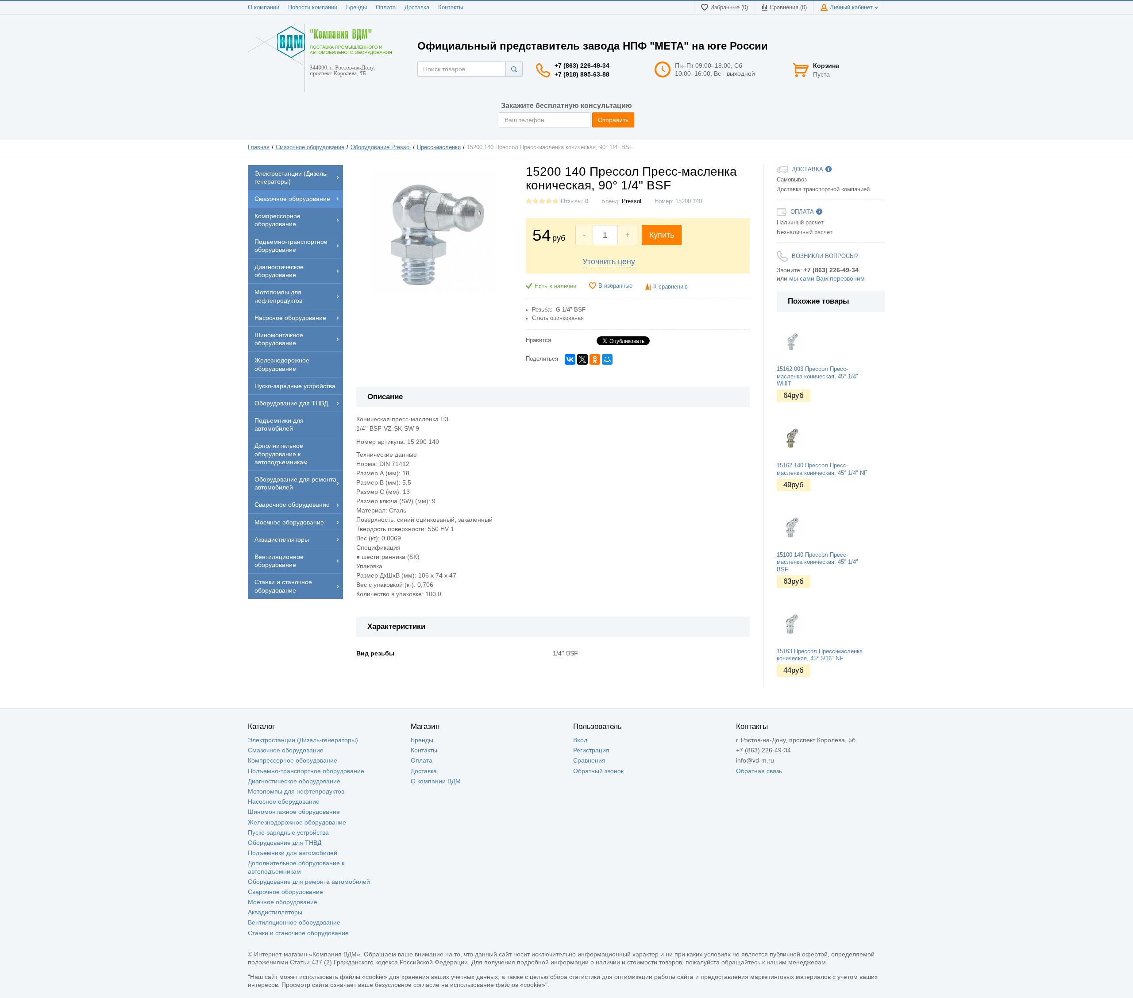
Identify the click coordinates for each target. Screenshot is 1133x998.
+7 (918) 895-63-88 (582, 74)
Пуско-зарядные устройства (288, 832)
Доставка (417, 7)
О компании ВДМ (436, 781)
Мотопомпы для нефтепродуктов (296, 791)
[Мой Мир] (607, 359)
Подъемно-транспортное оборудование (306, 771)
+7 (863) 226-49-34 (582, 65)
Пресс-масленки (439, 147)
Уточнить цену (608, 261)
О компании (263, 7)
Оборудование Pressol (381, 147)
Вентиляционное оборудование (294, 922)
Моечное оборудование (282, 902)
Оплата (386, 7)
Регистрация (591, 750)
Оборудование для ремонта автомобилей (309, 881)
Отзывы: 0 (574, 201)
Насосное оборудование (284, 801)
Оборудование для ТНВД (284, 842)
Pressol (631, 201)
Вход (580, 740)
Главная (259, 147)
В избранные (615, 286)
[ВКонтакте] (570, 359)
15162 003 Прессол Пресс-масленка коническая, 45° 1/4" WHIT (817, 376)
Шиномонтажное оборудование (294, 811)
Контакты (450, 7)
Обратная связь (759, 771)
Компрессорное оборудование (292, 760)
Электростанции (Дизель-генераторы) (303, 740)
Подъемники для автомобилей (292, 852)
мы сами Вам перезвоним (827, 278)
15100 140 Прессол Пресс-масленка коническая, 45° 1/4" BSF (817, 562)
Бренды (356, 7)
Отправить (613, 119)
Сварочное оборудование (285, 891)
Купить (661, 235)
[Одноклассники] (595, 359)
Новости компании (312, 7)
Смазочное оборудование (310, 147)
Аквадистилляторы (275, 912)
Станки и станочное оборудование (298, 932)
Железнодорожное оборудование (297, 822)
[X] (582, 359)
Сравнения (589, 760)
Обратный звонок (598, 771)
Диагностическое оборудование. (295, 781)
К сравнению (670, 287)
